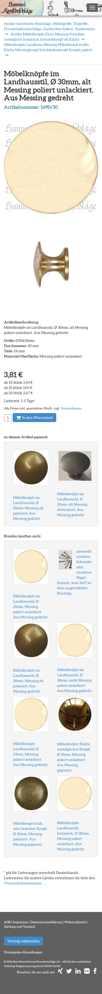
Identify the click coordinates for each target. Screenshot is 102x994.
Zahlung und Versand (19, 926)
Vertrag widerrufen (23, 941)
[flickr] (87, 972)
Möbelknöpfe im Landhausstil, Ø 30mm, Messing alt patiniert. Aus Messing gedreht (28, 508)
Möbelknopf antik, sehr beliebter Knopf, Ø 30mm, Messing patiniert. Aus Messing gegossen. (30, 833)
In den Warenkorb (37, 417)
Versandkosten (71, 408)
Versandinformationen (23, 883)
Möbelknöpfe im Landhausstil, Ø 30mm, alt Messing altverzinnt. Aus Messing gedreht (72, 504)
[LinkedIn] (78, 972)
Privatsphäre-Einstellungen (23, 952)
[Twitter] (69, 972)
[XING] (60, 972)
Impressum (21, 922)
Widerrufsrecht (75, 922)
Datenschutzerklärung (46, 922)
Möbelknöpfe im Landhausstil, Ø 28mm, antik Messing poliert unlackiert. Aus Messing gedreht (74, 680)
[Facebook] (95, 972)
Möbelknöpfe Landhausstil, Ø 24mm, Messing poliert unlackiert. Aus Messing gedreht (30, 754)
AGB (7, 922)
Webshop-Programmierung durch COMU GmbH (32, 966)
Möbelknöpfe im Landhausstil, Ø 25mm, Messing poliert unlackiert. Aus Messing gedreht (30, 606)
